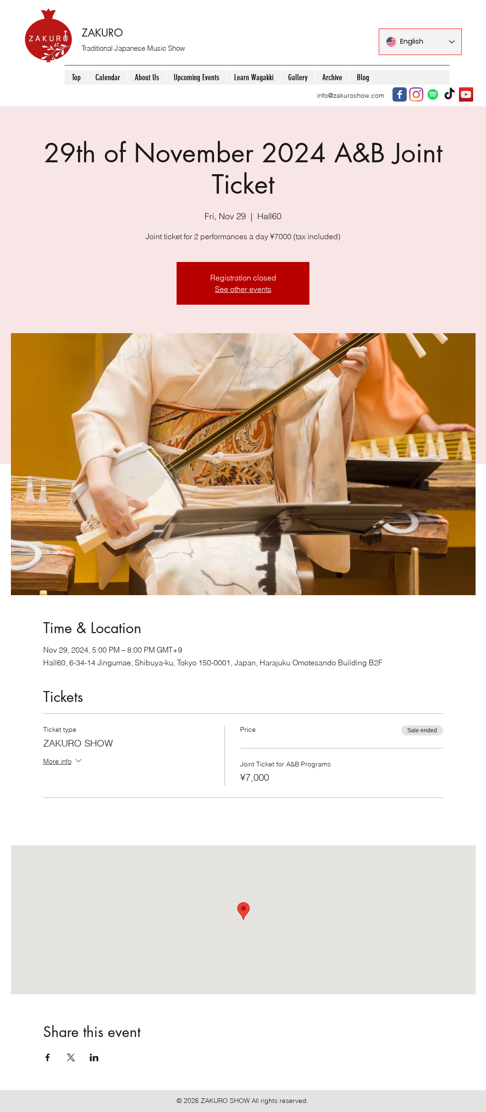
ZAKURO (102, 32)
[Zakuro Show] (400, 94)
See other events (243, 289)
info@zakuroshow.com (350, 95)
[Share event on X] (70, 1057)
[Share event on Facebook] (47, 1057)
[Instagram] (416, 94)
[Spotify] (433, 94)
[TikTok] (449, 94)
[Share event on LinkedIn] (94, 1057)
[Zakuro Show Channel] (466, 94)
